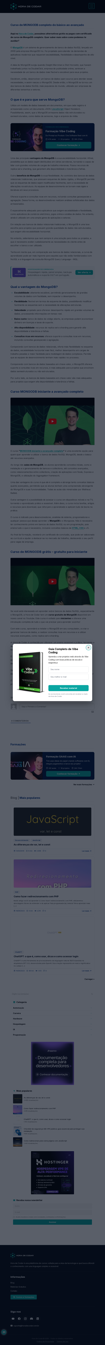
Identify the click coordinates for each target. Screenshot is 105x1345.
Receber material (68, 688)
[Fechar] (88, 647)
